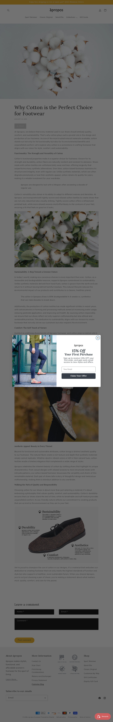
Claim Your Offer (78, 376)
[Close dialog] (98, 338)
